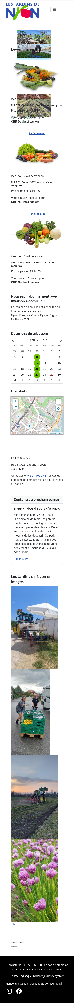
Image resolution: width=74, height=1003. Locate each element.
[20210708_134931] (30, 712)
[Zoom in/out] (22, 942)
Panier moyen (37, 133)
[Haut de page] (68, 996)
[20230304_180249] (34, 796)
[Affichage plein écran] (58, 401)
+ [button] (16, 401)
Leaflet (42, 433)
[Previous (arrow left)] (12, 946)
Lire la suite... (22, 559)
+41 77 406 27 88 (37, 475)
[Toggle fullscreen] (19, 942)
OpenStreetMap (55, 433)
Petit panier (37, 56)
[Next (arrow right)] (15, 946)
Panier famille (37, 214)
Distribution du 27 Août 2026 (37, 509)
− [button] (16, 406)
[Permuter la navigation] (54, 9)
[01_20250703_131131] (34, 627)
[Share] (15, 942)
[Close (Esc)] (12, 942)
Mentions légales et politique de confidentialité (34, 983)
